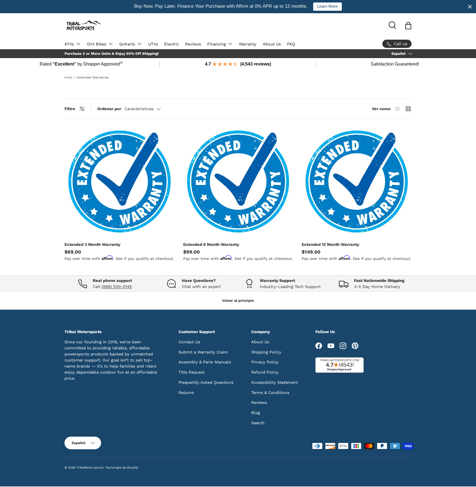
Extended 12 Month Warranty (330, 244)
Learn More (327, 6)
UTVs (153, 44)
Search (257, 422)
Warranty (247, 44)
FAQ (291, 44)
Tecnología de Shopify (122, 467)
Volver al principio (238, 301)
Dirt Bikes (96, 44)
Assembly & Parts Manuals (204, 362)
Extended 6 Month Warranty (211, 244)
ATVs (69, 44)
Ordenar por (109, 108)
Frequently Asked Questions (206, 382)
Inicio (68, 77)
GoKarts (127, 44)
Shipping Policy (266, 351)
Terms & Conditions (270, 392)
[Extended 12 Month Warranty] (357, 181)
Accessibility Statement (274, 382)
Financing (216, 44)
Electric (171, 44)
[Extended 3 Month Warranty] (119, 181)
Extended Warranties (93, 77)
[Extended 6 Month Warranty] (238, 181)
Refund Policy (264, 372)
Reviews (193, 44)
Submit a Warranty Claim (203, 351)
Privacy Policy (264, 362)
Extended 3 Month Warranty (92, 244)
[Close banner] (470, 6)
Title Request (191, 372)
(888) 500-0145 (117, 286)
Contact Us (189, 341)
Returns (186, 392)
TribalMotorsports (90, 467)
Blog (255, 412)
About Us (272, 44)
